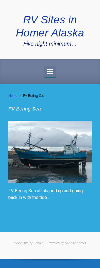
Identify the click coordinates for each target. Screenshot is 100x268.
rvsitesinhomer (75, 243)
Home (12, 96)
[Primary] (50, 71)
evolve (18, 243)
